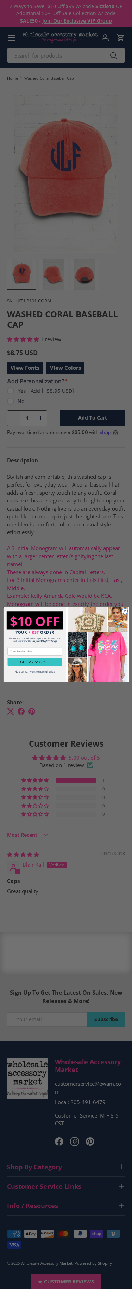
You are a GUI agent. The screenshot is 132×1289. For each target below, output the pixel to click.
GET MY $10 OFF (34, 661)
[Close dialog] (124, 611)
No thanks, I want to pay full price (34, 671)
